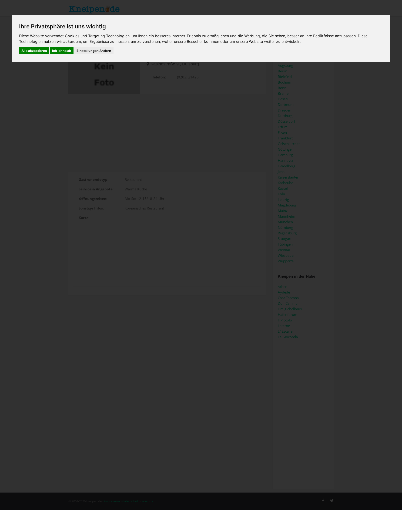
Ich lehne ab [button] (61, 51)
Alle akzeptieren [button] (34, 51)
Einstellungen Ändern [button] (94, 51)
